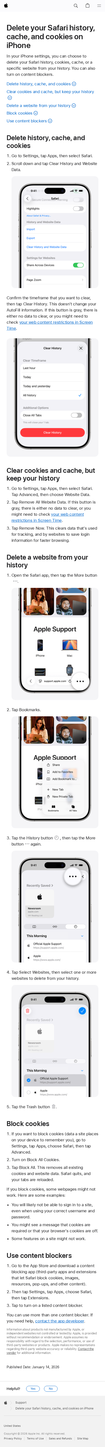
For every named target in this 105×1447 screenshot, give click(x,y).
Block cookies (19, 113)
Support (20, 1402)
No (51, 1388)
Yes (33, 1388)
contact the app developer (59, 1321)
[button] (76, 6)
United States (12, 1426)
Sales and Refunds (60, 1438)
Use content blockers (27, 120)
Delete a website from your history (38, 105)
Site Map (82, 1438)
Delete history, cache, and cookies (39, 83)
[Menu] (99, 6)
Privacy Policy (13, 1438)
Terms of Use (35, 1438)
